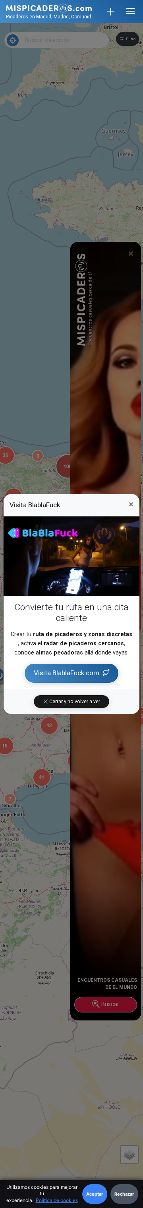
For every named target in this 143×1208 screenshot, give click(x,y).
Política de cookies (57, 1200)
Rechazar (124, 1194)
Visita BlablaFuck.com (66, 673)
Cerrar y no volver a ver (74, 701)
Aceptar (94, 1194)
